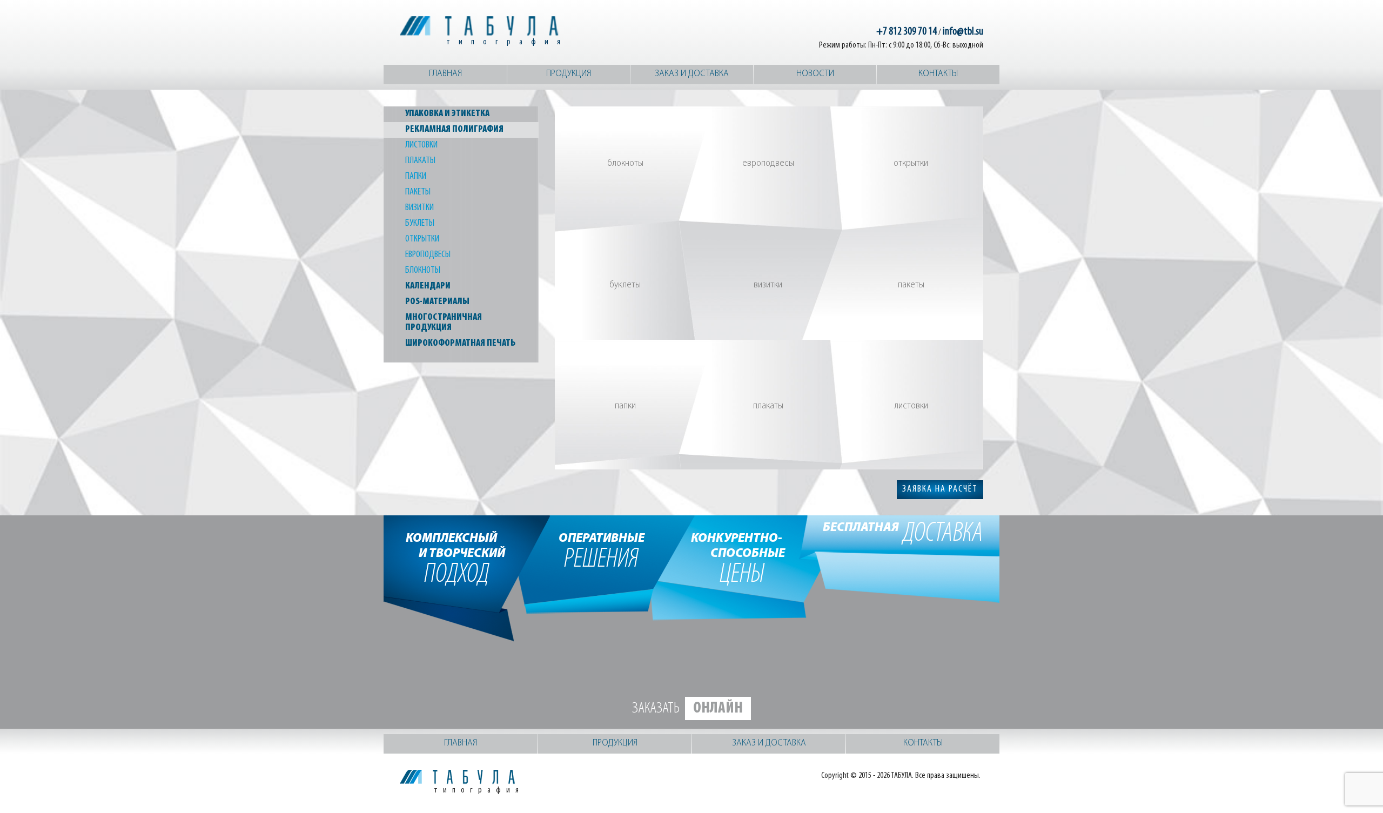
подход (457, 558)
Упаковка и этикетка (447, 114)
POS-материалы (437, 302)
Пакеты (418, 192)
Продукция (568, 74)
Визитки (419, 208)
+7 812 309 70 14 (906, 31)
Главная (445, 74)
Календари (428, 286)
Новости (815, 74)
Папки (415, 177)
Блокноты (422, 271)
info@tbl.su (963, 31)
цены (742, 558)
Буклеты (419, 224)
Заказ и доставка (692, 74)
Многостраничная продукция (443, 323)
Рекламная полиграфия (454, 130)
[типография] (481, 26)
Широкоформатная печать (460, 343)
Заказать (687, 708)
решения (601, 550)
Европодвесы (428, 255)
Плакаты (420, 161)
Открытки (422, 239)
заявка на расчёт (940, 489)
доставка (903, 534)
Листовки (421, 145)
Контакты (938, 74)
